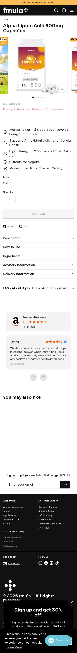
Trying (14, 342)
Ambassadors (10, 546)
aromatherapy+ (11, 519)
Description (12, 238)
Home (6, 19)
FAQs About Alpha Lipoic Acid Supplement (36, 288)
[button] (17, 363)
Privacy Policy (45, 519)
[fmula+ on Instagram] (40, 563)
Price (6, 177)
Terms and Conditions (49, 524)
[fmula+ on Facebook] (46, 563)
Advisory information (19, 265)
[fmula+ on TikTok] (57, 563)
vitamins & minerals (13, 507)
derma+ (7, 524)
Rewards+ (8, 542)
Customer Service (47, 507)
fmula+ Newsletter (12, 538)
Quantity (8, 192)
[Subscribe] (65, 484)
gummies (7, 511)
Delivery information (18, 274)
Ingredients (12, 256)
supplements (9, 515)
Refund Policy (45, 515)
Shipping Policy (46, 511)
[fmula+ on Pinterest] (51, 563)
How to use (11, 247)
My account (44, 528)
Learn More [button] (14, 647)
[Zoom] (62, 89)
